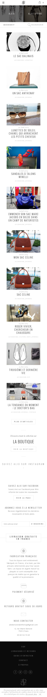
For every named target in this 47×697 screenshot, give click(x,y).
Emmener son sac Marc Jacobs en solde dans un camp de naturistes (23, 217)
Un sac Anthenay (24, 93)
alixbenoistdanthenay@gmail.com (23, 625)
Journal (28, 97)
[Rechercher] (29, 24)
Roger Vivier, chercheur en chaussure (23, 329)
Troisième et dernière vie (23, 371)
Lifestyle (29, 60)
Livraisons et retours (23, 651)
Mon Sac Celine (23, 257)
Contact (23, 660)
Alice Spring (35, 13)
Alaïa (12, 13)
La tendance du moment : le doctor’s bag (23, 406)
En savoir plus (31, 694)
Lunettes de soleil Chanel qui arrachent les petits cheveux (23, 133)
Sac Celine (23, 294)
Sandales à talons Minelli (23, 175)
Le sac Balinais (23, 56)
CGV (23, 646)
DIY (28, 377)
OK (40, 694)
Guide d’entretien (23, 655)
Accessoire (19, 60)
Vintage (32, 412)
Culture (22, 337)
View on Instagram (25, 474)
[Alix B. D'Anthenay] (23, 2)
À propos (23, 664)
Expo (29, 337)
